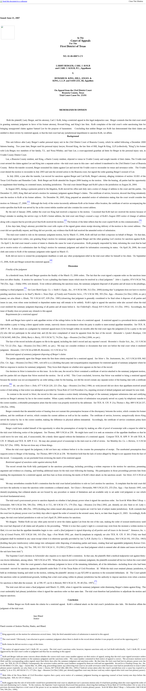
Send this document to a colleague (14, 1)
